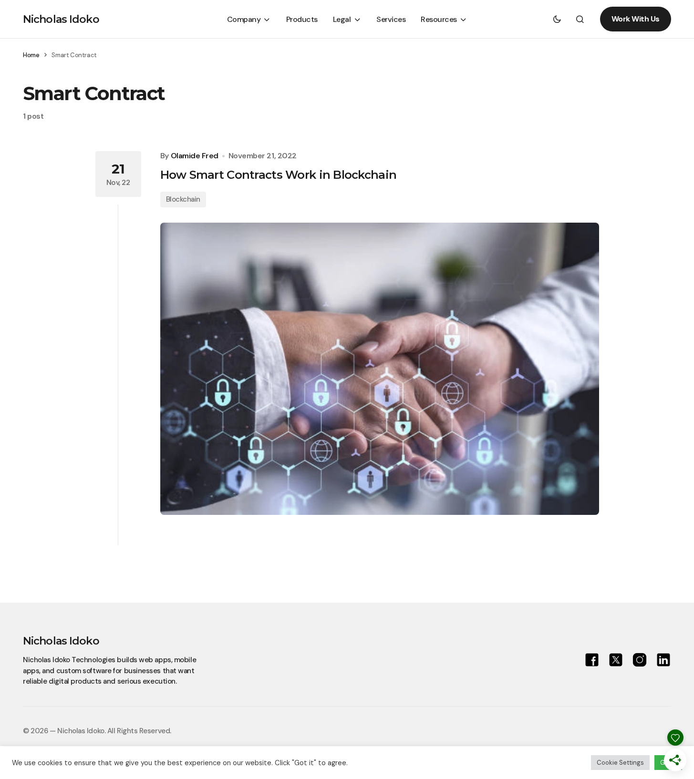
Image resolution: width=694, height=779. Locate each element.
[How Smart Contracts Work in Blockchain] (379, 369)
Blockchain (183, 199)
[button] (557, 19)
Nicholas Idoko (61, 19)
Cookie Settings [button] (620, 762)
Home (31, 55)
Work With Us (635, 19)
